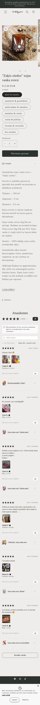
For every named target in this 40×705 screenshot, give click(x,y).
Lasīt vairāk (6, 695)
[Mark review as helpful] (35, 373)
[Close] (38, 686)
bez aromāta (10, 132)
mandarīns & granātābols (16, 101)
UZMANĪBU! (8, 289)
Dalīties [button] (7, 300)
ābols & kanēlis (12, 95)
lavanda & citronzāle (14, 126)
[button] (5, 12)
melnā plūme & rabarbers (16, 107)
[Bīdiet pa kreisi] (14, 71)
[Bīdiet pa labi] (25, 71)
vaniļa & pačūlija (13, 119)
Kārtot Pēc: (22, 343)
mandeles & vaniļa (13, 113)
